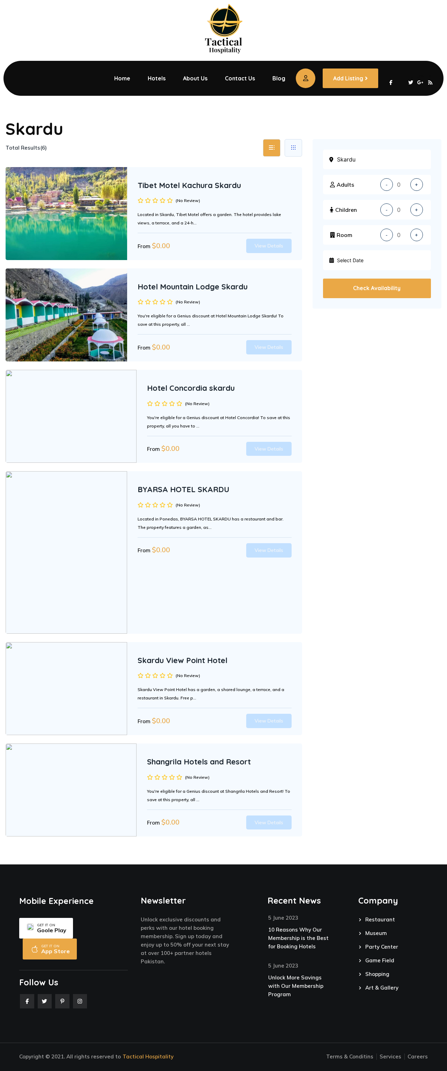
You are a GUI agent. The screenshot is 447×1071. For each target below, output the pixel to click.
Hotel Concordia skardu (191, 388)
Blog (278, 78)
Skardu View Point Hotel (182, 660)
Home (122, 78)
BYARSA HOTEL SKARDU (183, 489)
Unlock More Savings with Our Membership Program (295, 986)
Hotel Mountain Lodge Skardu (193, 287)
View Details (269, 246)
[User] (305, 78)
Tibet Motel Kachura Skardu (189, 185)
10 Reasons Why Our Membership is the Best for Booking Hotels (298, 938)
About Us (195, 78)
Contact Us (240, 78)
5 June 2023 (283, 917)
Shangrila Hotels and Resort (199, 762)
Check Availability (377, 288)
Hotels (157, 78)
